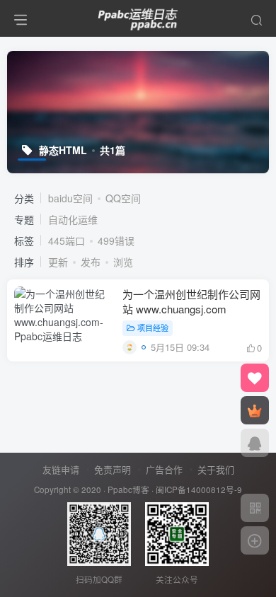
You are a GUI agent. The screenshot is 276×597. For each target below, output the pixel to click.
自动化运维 (73, 219)
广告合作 (164, 469)
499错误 (116, 240)
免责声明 (112, 469)
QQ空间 (123, 198)
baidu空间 (70, 198)
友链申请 (60, 469)
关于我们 (215, 469)
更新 (58, 262)
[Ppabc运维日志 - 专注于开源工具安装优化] (138, 16)
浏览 (123, 262)
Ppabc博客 (128, 489)
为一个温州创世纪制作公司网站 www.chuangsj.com (191, 301)
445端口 (66, 240)
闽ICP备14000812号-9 (199, 489)
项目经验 (152, 327)
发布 (90, 262)
